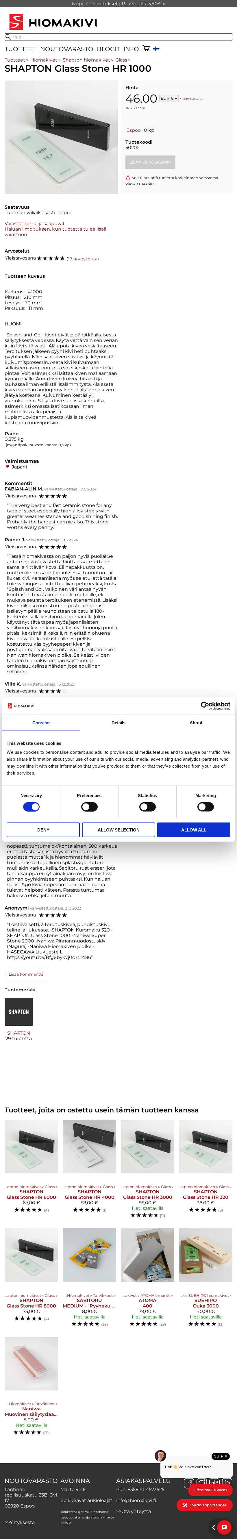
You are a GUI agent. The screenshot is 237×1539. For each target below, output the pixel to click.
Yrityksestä (22, 1522)
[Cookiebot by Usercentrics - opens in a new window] (205, 705)
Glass (122, 60)
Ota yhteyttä (136, 1511)
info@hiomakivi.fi (136, 1500)
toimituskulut (192, 99)
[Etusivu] (53, 30)
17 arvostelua (82, 259)
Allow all (193, 829)
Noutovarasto (66, 49)
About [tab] (196, 722)
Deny (43, 829)
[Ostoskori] (146, 49)
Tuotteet (21, 49)
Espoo (133, 130)
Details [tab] (119, 722)
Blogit (108, 49)
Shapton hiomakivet (88, 60)
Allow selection (119, 829)
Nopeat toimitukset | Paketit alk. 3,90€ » (118, 3)
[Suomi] (157, 49)
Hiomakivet (45, 60)
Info (131, 49)
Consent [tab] (41, 722)
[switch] (89, 806)
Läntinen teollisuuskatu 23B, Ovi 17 (31, 1495)
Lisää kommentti (26, 974)
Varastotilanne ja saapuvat (35, 223)
